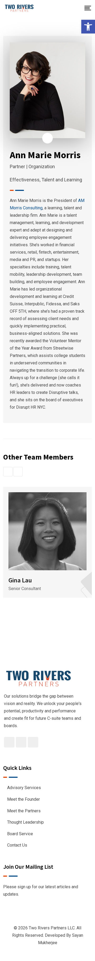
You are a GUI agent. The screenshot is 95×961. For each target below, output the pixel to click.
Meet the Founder (23, 799)
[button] (88, 26)
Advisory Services (24, 787)
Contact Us (17, 845)
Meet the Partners (24, 810)
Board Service (20, 833)
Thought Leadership (25, 822)
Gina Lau (20, 580)
